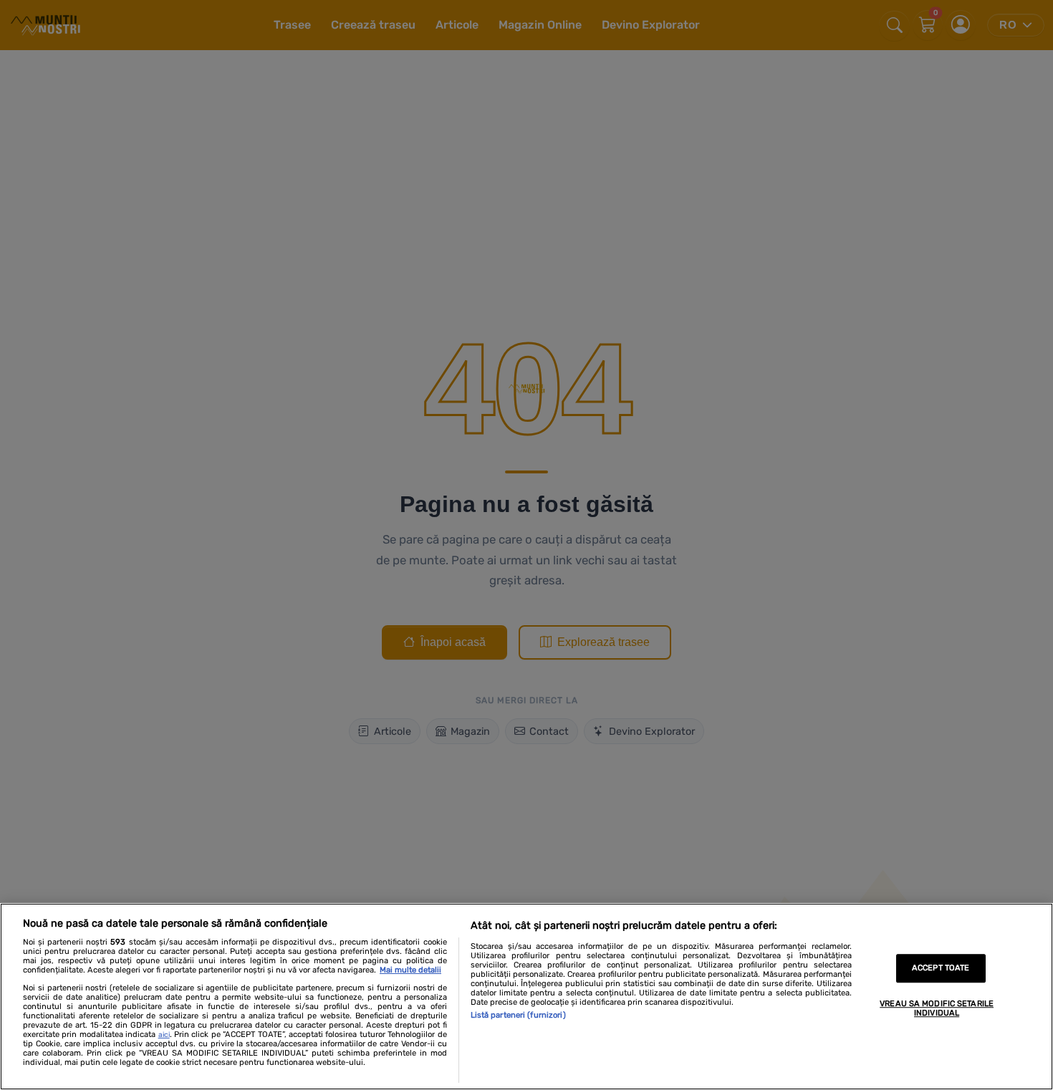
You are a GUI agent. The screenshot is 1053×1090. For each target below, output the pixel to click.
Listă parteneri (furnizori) (518, 1015)
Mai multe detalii (410, 970)
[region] (526, 996)
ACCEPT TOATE (940, 968)
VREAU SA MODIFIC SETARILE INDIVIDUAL (937, 1008)
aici (164, 1035)
